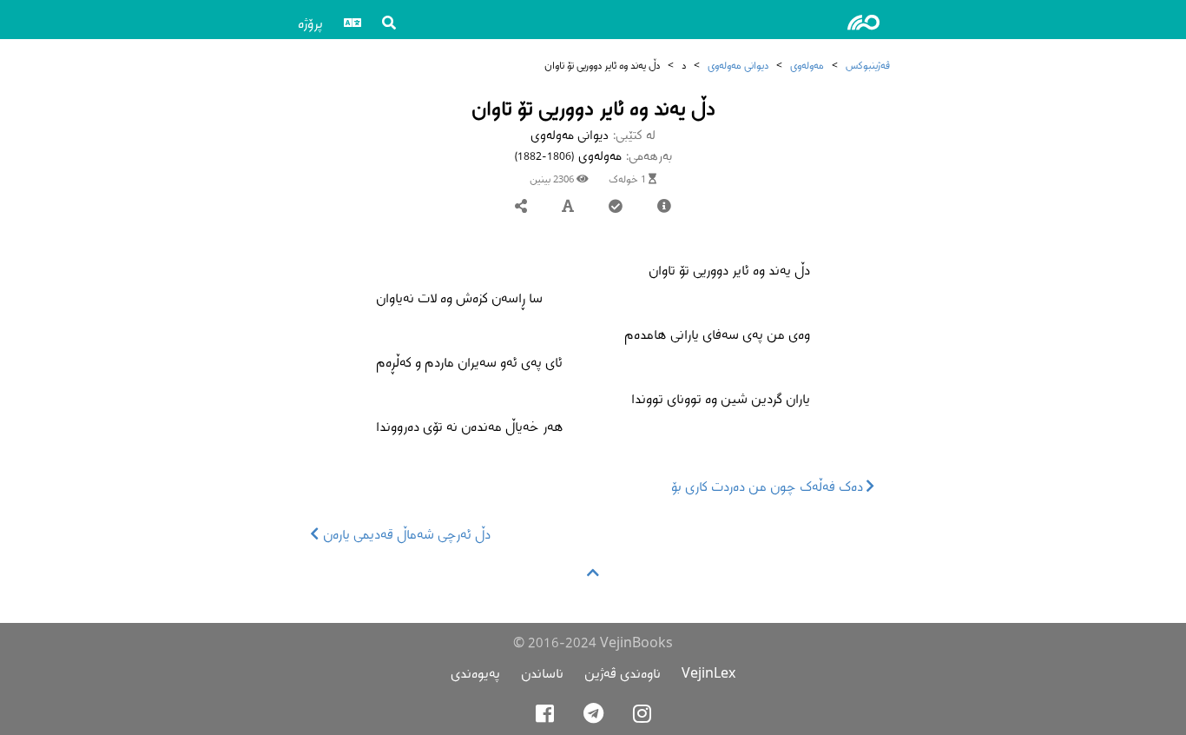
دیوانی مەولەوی (738, 64)
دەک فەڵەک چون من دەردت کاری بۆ (768, 486)
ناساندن (542, 673)
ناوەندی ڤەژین (622, 673)
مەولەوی (807, 64)
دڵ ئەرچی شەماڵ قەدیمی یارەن (405, 534)
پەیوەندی (475, 673)
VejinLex (708, 673)
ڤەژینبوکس (868, 64)
